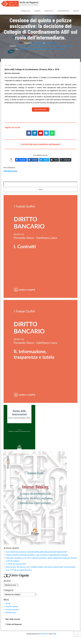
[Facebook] (29, 133)
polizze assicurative (59, 49)
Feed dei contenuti (12, 607)
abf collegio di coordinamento (31, 49)
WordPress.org (11, 613)
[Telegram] (46, 133)
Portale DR (25, 11)
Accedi (8, 603)
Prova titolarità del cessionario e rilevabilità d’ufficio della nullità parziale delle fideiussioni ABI (36, 552)
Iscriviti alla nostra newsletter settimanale (40, 144)
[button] (40, 109)
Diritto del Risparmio (29, 2)
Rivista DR (49, 11)
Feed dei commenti (12, 610)
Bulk (54, 634)
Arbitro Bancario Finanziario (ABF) (28, 46)
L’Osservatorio (63, 11)
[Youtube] (40, 133)
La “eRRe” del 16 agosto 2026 (16, 564)
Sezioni (37, 11)
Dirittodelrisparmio (51, 43)
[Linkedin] (34, 133)
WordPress (44, 634)
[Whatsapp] (52, 133)
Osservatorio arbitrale (58, 46)
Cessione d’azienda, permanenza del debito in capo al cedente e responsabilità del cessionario (37, 555)
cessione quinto (47, 49)
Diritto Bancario (45, 46)
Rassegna (68, 46)
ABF (19, 49)
